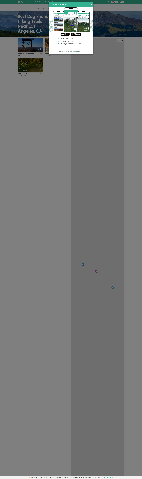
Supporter (74, 51)
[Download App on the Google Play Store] (76, 33)
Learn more (81, 51)
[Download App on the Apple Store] (65, 34)
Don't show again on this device (71, 49)
